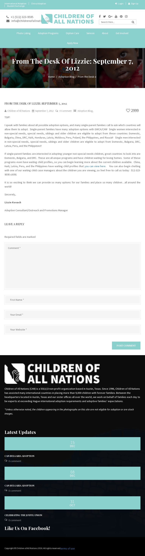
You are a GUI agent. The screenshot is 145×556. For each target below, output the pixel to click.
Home (51, 76)
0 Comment (65, 110)
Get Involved (122, 33)
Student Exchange (16, 6)
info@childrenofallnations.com (31, 21)
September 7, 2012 (44, 110)
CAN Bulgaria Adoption (19, 455)
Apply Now (72, 43)
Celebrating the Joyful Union (23, 515)
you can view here (95, 166)
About (105, 33)
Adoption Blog (67, 76)
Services (90, 33)
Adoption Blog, (85, 110)
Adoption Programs (48, 33)
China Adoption (38, 3)
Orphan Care (72, 33)
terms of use (67, 548)
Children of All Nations (18, 110)
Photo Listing (23, 33)
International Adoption (15, 3)
